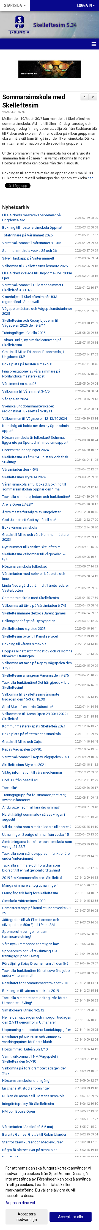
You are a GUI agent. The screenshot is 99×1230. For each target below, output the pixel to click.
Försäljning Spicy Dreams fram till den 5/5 (35, 963)
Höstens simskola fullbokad (24, 566)
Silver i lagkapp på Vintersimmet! (28, 258)
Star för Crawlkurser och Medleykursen (33, 1142)
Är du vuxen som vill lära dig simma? (31, 807)
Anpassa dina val (20, 1203)
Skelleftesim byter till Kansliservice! (30, 636)
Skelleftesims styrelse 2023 (24, 629)
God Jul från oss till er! (20, 780)
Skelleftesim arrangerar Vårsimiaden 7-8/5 (35, 675)
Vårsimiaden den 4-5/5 (20, 469)
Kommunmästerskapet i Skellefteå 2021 (33, 726)
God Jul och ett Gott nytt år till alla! (29, 520)
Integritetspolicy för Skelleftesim (28, 1104)
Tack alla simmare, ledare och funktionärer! (36, 497)
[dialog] (49, 1193)
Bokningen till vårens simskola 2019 (30, 991)
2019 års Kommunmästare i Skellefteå (32, 878)
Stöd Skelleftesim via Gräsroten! (27, 707)
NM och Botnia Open (18, 1111)
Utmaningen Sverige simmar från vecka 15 (35, 834)
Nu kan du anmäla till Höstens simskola (33, 1096)
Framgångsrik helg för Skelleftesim (30, 893)
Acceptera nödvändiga (26, 1217)
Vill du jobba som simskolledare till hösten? (37, 827)
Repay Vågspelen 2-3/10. (22, 749)
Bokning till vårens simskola (24, 644)
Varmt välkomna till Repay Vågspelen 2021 (35, 757)
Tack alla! (9, 788)
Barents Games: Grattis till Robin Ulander (34, 1134)
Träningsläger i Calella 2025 (23, 333)
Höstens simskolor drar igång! (26, 1081)
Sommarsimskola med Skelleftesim (30, 598)
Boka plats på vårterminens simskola (31, 734)
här (90, 178)
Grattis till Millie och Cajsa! (22, 742)
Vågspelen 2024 (15, 399)
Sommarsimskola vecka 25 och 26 (29, 251)
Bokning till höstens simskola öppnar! (32, 227)
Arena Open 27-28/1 (18, 504)
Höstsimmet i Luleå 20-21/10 (25, 1049)
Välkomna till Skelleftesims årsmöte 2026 (35, 266)
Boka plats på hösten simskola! (27, 364)
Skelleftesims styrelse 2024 (24, 477)
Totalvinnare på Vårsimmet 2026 (27, 235)
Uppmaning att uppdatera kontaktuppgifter (36, 1030)
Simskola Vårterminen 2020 (23, 901)
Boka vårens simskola (19, 527)
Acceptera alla (70, 1217)
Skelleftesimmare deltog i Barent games (34, 613)
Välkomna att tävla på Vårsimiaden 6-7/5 (34, 605)
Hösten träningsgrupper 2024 (25, 450)
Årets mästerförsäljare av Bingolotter (31, 512)
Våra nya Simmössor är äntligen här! (30, 944)
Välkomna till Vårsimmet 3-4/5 (26, 391)
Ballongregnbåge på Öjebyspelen (28, 621)
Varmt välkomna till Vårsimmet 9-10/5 (31, 243)
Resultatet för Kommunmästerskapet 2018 (35, 983)
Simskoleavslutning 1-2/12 (23, 1010)
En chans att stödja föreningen (26, 1088)
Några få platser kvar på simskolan (29, 1150)
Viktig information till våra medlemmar (32, 772)
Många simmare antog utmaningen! (30, 885)
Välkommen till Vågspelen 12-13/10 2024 (34, 419)
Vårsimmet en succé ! (19, 384)
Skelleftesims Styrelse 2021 (24, 765)
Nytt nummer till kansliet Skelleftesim (31, 547)
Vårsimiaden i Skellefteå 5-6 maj (27, 1127)
